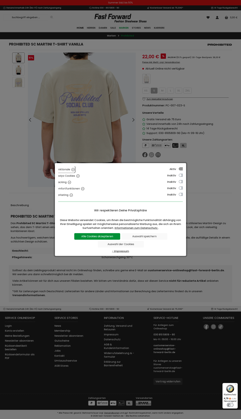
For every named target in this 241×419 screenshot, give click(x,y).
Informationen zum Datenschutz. (136, 228)
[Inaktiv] (182, 175)
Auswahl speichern (144, 236)
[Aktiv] (182, 168)
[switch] (230, 405)
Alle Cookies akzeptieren (97, 236)
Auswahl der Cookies (121, 244)
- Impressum (120, 251)
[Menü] (236, 385)
